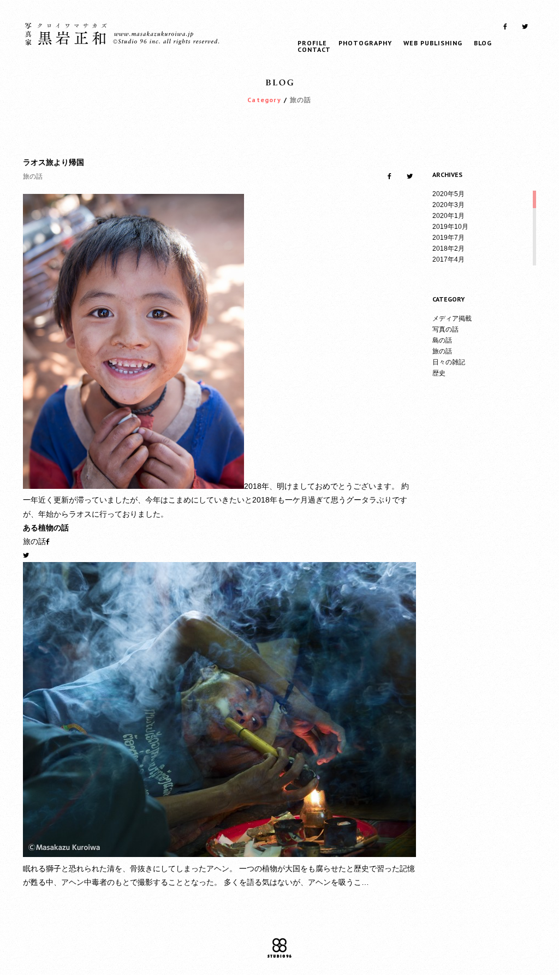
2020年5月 (448, 194)
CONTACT (314, 49)
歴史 (438, 373)
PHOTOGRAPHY (365, 43)
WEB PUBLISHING (432, 43)
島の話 (442, 340)
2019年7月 (448, 237)
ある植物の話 (46, 527)
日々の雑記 (448, 362)
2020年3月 (448, 205)
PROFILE (312, 43)
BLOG (483, 43)
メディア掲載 (452, 318)
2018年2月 (448, 248)
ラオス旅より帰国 (53, 162)
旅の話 (442, 351)
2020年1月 (448, 216)
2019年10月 (450, 227)
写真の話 (445, 329)
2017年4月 (448, 259)
